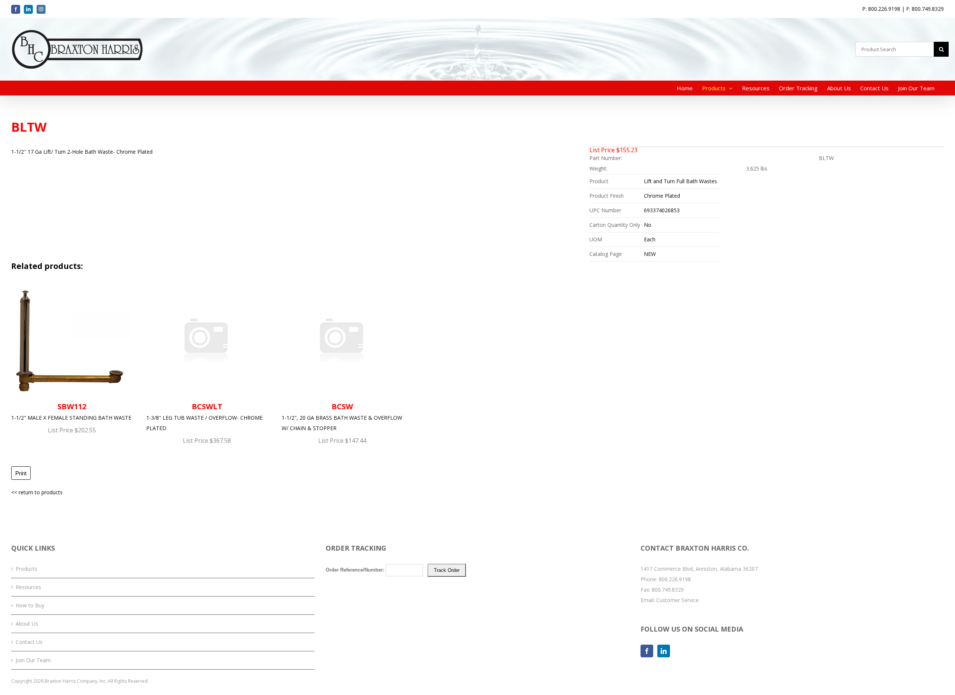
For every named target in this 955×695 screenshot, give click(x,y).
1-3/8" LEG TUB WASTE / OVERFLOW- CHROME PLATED (204, 416)
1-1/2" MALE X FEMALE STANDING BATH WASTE (71, 411)
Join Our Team (33, 660)
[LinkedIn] (663, 651)
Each (649, 239)
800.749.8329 (668, 589)
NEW (650, 253)
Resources (28, 587)
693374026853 (662, 210)
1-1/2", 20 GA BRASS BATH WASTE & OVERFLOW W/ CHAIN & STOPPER (342, 416)
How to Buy (30, 605)
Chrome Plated (662, 195)
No (647, 224)
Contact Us (29, 641)
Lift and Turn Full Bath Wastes (680, 181)
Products (26, 568)
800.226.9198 (675, 579)
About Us (27, 623)
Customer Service (677, 600)
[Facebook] (647, 651)
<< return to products (37, 492)
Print (20, 473)
